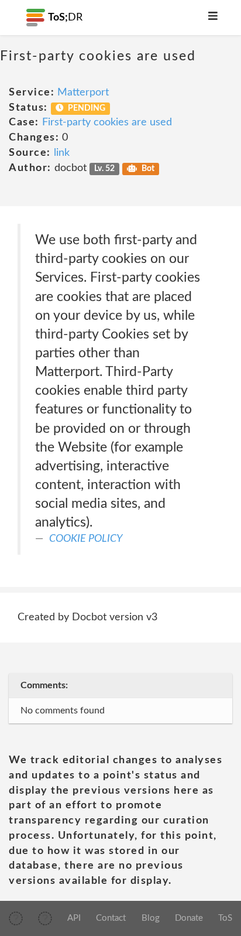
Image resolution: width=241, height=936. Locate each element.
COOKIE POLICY (85, 539)
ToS (225, 918)
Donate (189, 918)
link (62, 153)
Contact (111, 918)
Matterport (83, 92)
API (74, 918)
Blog (151, 918)
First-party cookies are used (107, 122)
